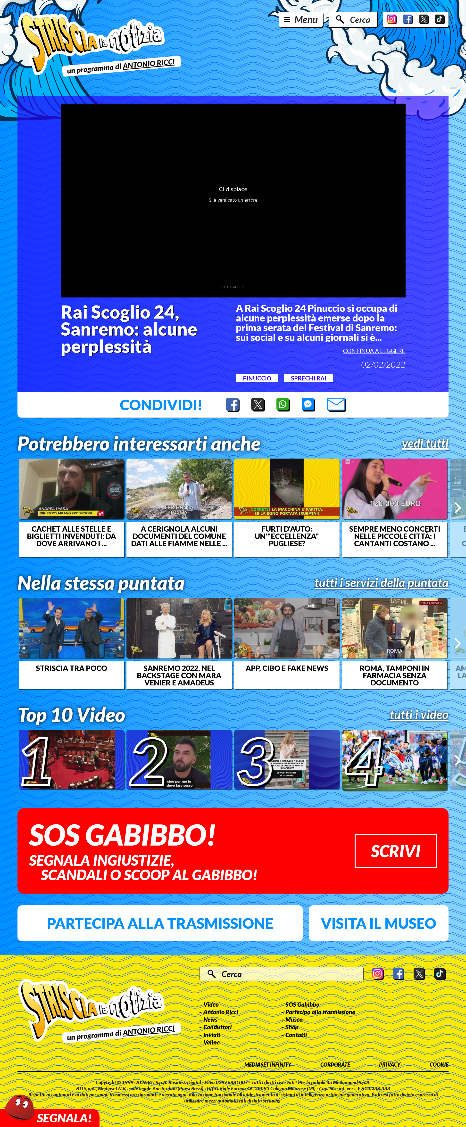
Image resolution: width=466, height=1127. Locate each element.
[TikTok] (440, 19)
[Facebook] (408, 19)
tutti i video (419, 714)
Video (211, 1004)
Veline (211, 1042)
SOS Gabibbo (302, 1004)
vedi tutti (425, 443)
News (210, 1019)
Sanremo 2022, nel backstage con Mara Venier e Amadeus (179, 675)
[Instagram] (392, 19)
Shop (292, 1026)
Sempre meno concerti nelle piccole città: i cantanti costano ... (394, 536)
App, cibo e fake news (287, 668)
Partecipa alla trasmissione (160, 923)
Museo (294, 1019)
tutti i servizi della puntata (382, 582)
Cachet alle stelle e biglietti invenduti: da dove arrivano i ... (71, 536)
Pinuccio (257, 378)
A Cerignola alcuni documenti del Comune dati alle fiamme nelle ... (179, 536)
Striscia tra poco (71, 668)
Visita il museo (378, 923)
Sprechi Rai (308, 378)
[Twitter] (424, 19)
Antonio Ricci (220, 1011)
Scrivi (395, 851)
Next (458, 507)
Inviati (211, 1034)
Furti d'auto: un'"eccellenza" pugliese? (287, 536)
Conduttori (217, 1026)
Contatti (296, 1034)
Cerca (360, 19)
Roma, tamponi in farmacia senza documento (395, 675)
